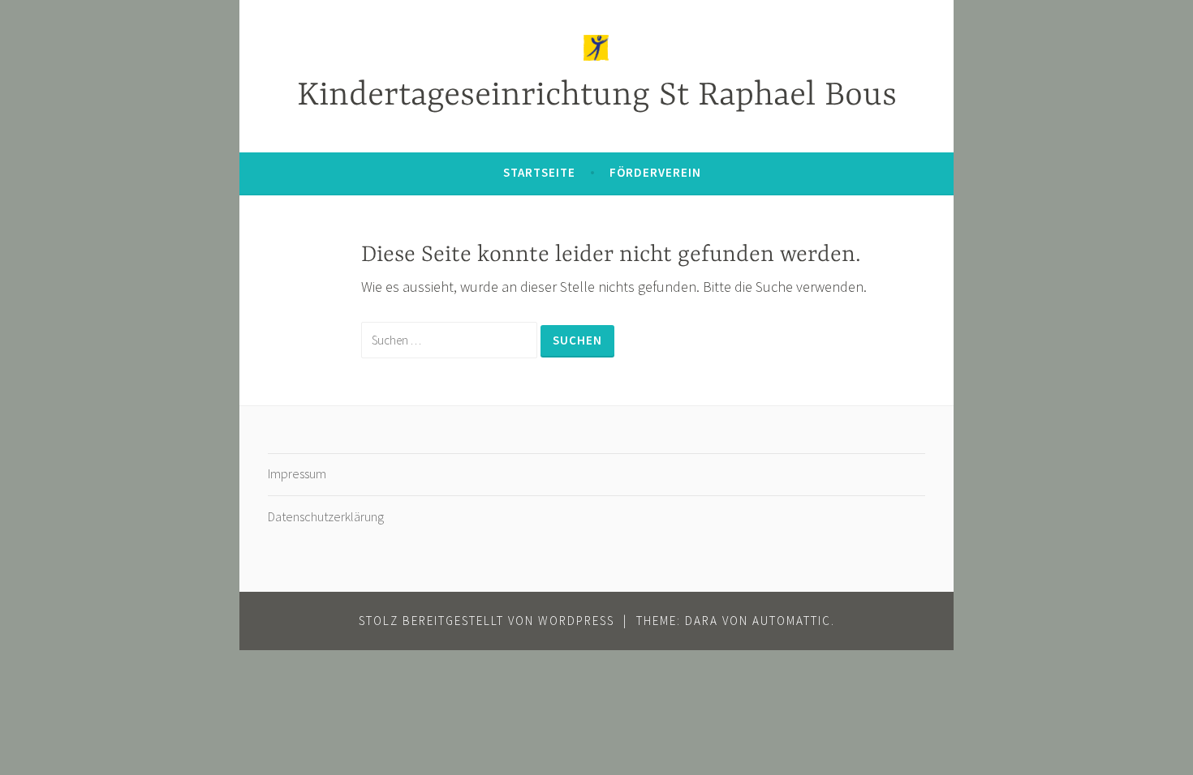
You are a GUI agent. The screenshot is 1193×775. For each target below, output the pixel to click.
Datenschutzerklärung (326, 516)
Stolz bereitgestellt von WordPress (486, 620)
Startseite (539, 172)
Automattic (791, 620)
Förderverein (655, 172)
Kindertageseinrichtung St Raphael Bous (597, 96)
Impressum (297, 473)
